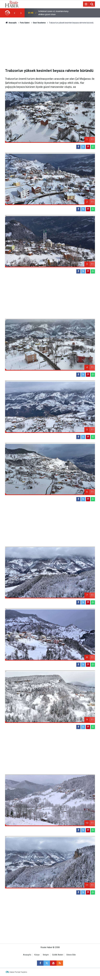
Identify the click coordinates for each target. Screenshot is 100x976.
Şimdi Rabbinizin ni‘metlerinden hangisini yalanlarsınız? (52, 13)
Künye (37, 955)
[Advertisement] (50, 46)
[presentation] (14, 12)
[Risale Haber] (12, 4)
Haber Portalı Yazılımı (18, 972)
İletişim (46, 955)
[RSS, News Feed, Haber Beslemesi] (60, 963)
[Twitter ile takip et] (46, 963)
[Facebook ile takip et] (40, 963)
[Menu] (86, 4)
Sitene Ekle (71, 955)
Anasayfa (27, 955)
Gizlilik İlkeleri (57, 955)
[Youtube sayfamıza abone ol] (53, 963)
